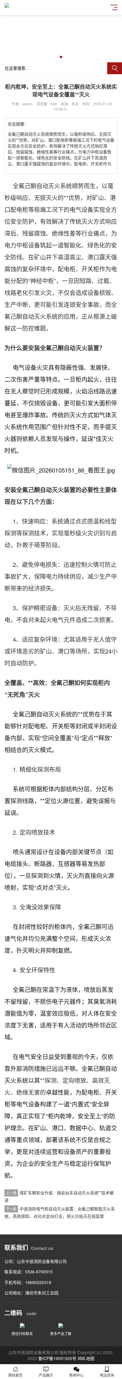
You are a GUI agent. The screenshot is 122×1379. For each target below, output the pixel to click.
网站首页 (15, 1375)
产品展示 (46, 1375)
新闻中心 (76, 1375)
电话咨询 (107, 1375)
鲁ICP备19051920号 (57, 1358)
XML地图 (86, 1358)
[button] (61, 57)
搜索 (114, 68)
